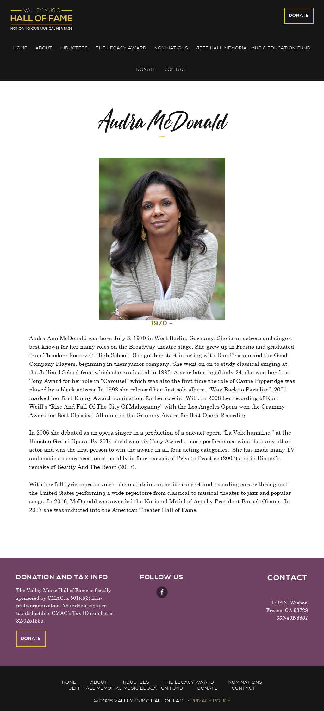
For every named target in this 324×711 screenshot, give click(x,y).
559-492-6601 (292, 618)
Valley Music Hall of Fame (64, 19)
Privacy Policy (211, 701)
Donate (299, 15)
